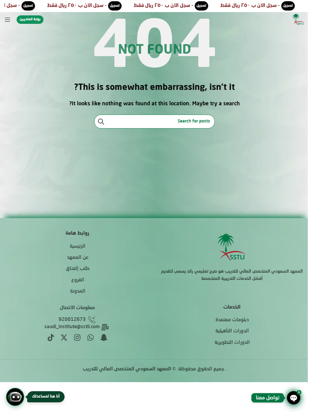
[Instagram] (77, 337)
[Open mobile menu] (8, 20)
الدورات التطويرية (232, 342)
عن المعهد (77, 257)
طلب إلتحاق (78, 268)
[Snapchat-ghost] (103, 337)
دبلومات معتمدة (232, 320)
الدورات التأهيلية (232, 331)
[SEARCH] (101, 121)
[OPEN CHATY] (293, 397)
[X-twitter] (64, 337)
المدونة (77, 291)
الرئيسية (77, 246)
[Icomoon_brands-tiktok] (50, 337)
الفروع (77, 280)
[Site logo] (298, 19)
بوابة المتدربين (30, 19)
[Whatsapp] (90, 337)
